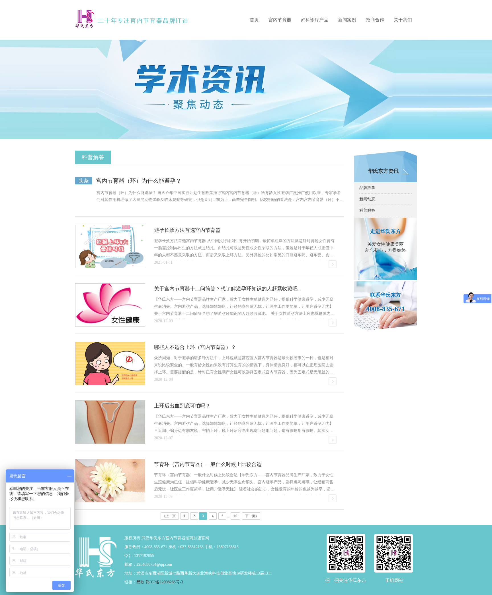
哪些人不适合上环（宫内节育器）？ (195, 347)
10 (235, 516)
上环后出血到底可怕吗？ (182, 406)
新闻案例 (347, 19)
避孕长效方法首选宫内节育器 (187, 230)
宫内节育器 (279, 19)
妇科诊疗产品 (314, 19)
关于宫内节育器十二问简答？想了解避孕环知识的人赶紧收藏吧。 (228, 289)
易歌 (140, 582)
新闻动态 (367, 199)
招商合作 (375, 19)
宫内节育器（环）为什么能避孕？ (138, 181)
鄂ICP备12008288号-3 (164, 582)
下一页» (251, 516)
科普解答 (367, 210)
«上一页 (170, 516)
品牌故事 (367, 188)
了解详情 (333, 264)
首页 (254, 19)
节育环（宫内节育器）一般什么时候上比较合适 (208, 464)
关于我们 (403, 19)
